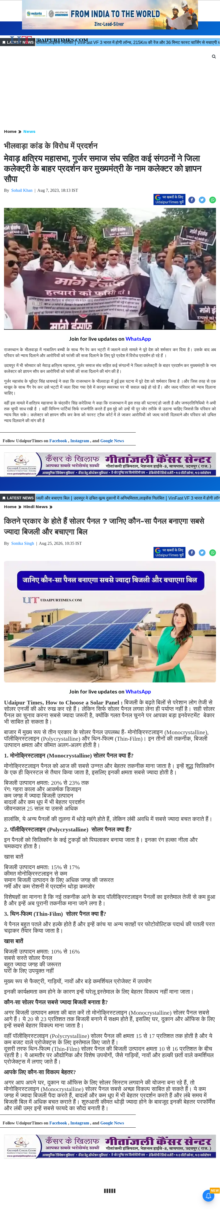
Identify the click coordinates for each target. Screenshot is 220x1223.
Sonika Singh (22, 543)
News (29, 131)
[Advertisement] (110, 87)
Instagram (79, 440)
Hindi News (35, 506)
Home (10, 131)
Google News (112, 440)
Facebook (58, 440)
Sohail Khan (21, 190)
